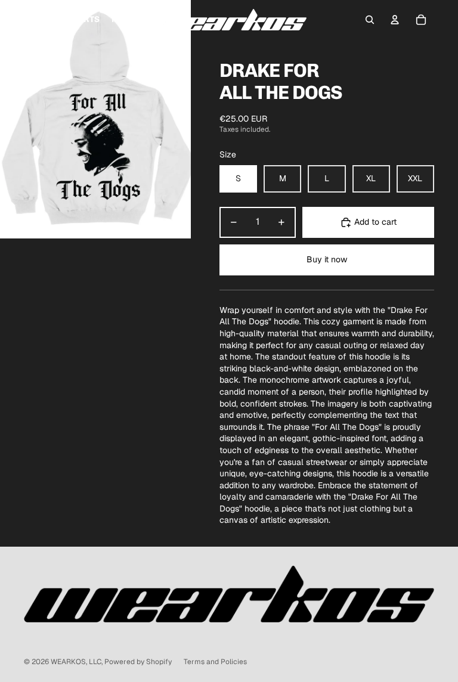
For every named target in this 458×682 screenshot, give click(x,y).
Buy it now (327, 259)
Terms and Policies (215, 661)
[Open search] (370, 20)
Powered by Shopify (138, 661)
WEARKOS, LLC (76, 661)
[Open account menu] (395, 20)
